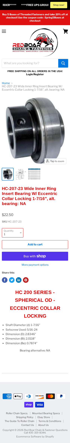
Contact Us (27, 424)
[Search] (63, 63)
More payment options (35, 264)
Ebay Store (44, 417)
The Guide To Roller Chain (19, 421)
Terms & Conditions (49, 421)
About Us (43, 424)
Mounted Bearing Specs (46, 413)
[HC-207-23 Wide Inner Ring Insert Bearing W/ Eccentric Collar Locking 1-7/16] (7, 174)
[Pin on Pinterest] (26, 280)
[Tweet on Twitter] (12, 280)
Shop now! (58, 5)
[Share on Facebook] (4, 280)
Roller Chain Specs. (17, 413)
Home (6, 83)
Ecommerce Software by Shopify (35, 436)
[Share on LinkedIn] (18, 280)
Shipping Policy (24, 417)
